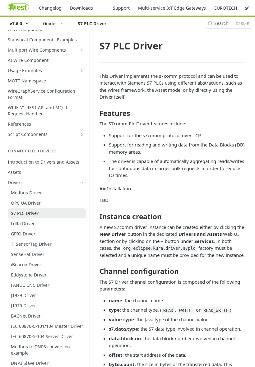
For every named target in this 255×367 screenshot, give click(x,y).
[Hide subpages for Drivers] (81, 182)
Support (121, 8)
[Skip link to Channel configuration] (95, 271)
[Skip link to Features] (95, 113)
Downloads (81, 8)
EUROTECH (225, 8)
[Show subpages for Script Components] (81, 134)
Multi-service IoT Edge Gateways (172, 8)
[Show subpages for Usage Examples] (81, 70)
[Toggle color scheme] (247, 8)
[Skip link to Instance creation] (95, 217)
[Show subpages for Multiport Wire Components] (81, 50)
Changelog (50, 8)
